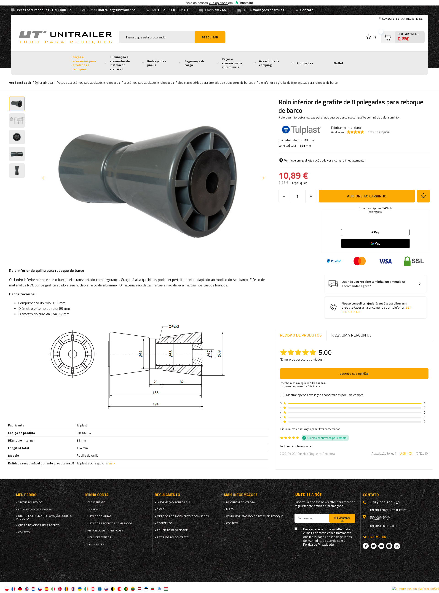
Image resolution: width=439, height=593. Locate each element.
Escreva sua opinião (354, 373)
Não (423, 454)
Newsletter (95, 544)
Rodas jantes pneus (156, 63)
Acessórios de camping (269, 63)
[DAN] (59, 589)
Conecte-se (391, 18)
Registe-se (414, 18)
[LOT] (139, 589)
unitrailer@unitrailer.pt (116, 10)
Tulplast (355, 127)
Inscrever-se (342, 519)
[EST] (146, 589)
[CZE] (40, 589)
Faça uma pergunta (351, 335)
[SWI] (119, 589)
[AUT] (93, 589)
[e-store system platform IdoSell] (415, 589)
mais (109, 463)
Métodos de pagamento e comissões (183, 516)
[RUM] (66, 589)
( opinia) (385, 132)
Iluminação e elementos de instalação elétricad (120, 63)
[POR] (126, 589)
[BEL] (113, 589)
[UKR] (79, 589)
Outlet (338, 63)
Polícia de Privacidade (172, 530)
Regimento (164, 523)
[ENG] (26, 589)
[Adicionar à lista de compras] (423, 196)
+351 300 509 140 (385, 502)
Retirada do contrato (173, 537)
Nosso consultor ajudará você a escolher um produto (376, 307)
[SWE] (99, 589)
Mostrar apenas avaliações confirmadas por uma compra (325, 395)
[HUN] (166, 589)
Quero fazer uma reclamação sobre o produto (44, 517)
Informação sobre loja (173, 502)
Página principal (43, 82)
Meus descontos (99, 537)
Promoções (305, 63)
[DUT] (33, 589)
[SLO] (106, 589)
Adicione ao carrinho (366, 196)
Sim (406, 454)
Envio (161, 509)
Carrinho (94, 509)
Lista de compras (99, 516)
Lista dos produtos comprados (109, 523)
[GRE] (159, 589)
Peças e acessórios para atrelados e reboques (84, 63)
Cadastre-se (96, 502)
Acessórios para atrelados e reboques (147, 82)
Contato (306, 10)
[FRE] (13, 589)
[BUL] (152, 589)
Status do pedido (30, 502)
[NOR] (73, 589)
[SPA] (46, 589)
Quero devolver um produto (39, 525)
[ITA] (53, 589)
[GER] (20, 589)
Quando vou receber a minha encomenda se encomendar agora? (374, 284)
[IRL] (86, 589)
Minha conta (97, 494)
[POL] (6, 589)
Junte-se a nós (308, 494)
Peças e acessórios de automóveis (232, 63)
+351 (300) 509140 (173, 10)
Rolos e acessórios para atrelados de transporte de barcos (214, 82)
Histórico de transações (105, 530)
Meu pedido (26, 494)
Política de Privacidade (318, 545)
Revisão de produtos (301, 335)
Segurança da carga (195, 63)
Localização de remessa (35, 509)
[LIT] (132, 589)
